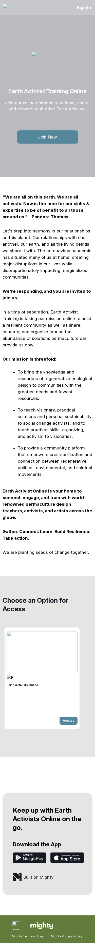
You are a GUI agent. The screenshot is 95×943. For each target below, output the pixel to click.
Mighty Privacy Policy (67, 936)
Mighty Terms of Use (27, 936)
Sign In (84, 7)
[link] (42, 678)
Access (68, 720)
